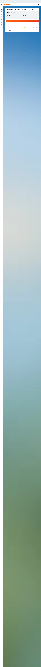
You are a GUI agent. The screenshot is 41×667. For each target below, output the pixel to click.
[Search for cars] (1, 12)
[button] (2, 4)
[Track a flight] (1, 17)
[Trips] (1, 20)
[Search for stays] (1, 10)
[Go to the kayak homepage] (7, 4)
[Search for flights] (1, 8)
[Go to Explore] (1, 15)
